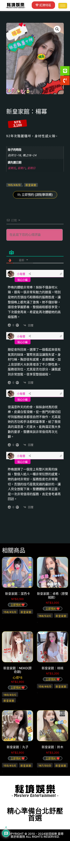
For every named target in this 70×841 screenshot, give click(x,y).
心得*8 (17, 677)
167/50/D (44, 765)
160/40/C (10, 694)
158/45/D (10, 612)
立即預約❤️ (17, 604)
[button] (57, 29)
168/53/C (44, 615)
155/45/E (10, 765)
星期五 (12, 168)
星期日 (31, 168)
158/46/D (44, 686)
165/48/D (14, 184)
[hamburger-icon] (62, 6)
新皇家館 (30, 184)
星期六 (22, 168)
